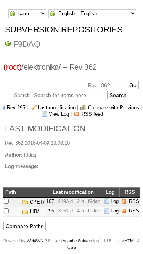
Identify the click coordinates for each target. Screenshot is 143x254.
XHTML (129, 240)
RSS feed (92, 114)
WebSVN (35, 240)
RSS (134, 201)
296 (50, 211)
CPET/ (36, 202)
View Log (59, 114)
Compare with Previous (113, 107)
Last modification (57, 107)
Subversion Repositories (64, 29)
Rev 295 (16, 107)
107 (50, 201)
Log (115, 201)
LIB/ (33, 211)
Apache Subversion (81, 240)
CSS (71, 247)
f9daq (26, 44)
